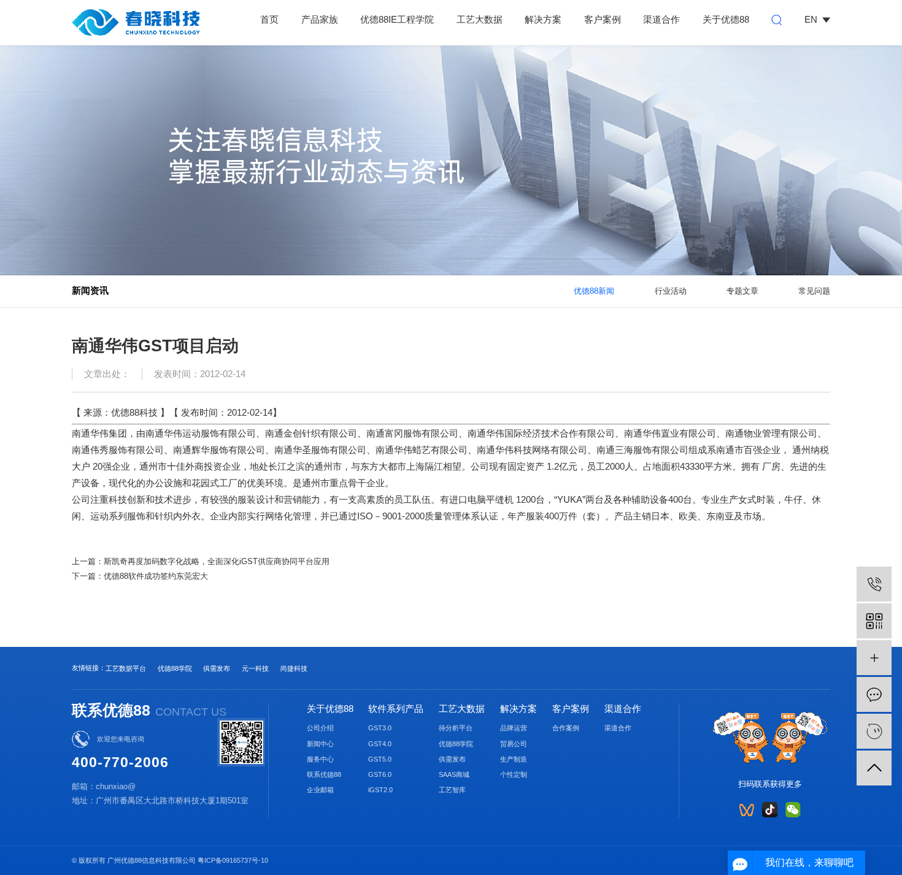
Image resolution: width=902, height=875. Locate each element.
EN (810, 20)
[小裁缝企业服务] (874, 657)
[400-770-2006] (874, 584)
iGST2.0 (380, 789)
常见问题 (814, 291)
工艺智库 (452, 789)
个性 (507, 774)
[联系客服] (874, 731)
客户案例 (602, 20)
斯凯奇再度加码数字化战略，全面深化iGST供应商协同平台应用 (217, 561)
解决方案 (543, 20)
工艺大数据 (480, 20)
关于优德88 (726, 20)
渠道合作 (661, 20)
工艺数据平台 (126, 668)
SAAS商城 (454, 774)
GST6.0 (379, 774)
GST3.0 (379, 728)
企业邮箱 (320, 789)
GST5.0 (379, 759)
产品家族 (319, 20)
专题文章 (742, 291)
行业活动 (671, 291)
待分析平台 (455, 728)
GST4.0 (379, 743)
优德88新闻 (594, 291)
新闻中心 (320, 743)
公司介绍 (320, 728)
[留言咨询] (874, 694)
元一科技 (255, 668)
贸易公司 (513, 743)
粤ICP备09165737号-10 (233, 860)
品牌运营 (513, 728)
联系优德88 (324, 774)
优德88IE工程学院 (397, 20)
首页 (269, 20)
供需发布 (216, 668)
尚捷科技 (293, 668)
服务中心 (320, 759)
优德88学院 (175, 668)
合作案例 (565, 728)
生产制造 (513, 759)
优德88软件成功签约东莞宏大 (156, 576)
